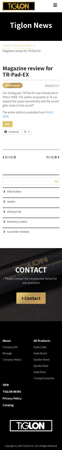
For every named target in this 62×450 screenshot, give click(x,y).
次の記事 (52, 157)
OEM (6, 385)
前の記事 (10, 157)
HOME (7, 45)
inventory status (17, 221)
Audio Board (40, 353)
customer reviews (18, 231)
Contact (32, 298)
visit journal (14, 211)
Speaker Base (41, 365)
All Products (42, 340)
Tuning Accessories (44, 378)
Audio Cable (40, 347)
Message (7, 353)
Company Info (10, 347)
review (11, 201)
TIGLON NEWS (23, 45)
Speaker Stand (41, 359)
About (7, 340)
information (12, 85)
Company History (12, 359)
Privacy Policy (12, 398)
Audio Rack (40, 372)
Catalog (8, 405)
